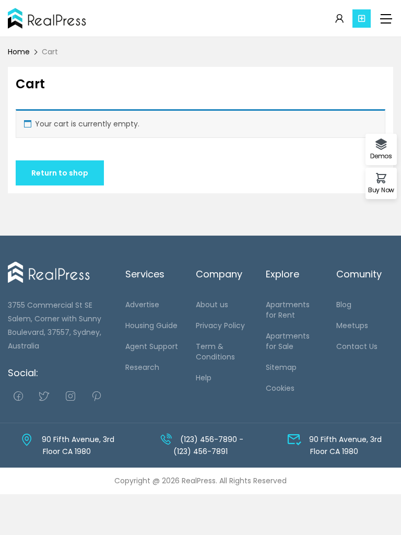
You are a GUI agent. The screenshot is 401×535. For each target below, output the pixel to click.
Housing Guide (151, 325)
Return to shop (59, 173)
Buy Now (381, 189)
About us (212, 304)
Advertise (142, 304)
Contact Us (357, 346)
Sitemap (281, 367)
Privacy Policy (220, 325)
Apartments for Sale (288, 341)
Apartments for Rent (288, 309)
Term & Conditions (215, 351)
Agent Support (151, 346)
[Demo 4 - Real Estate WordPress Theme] (47, 18)
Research (142, 367)
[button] (361, 18)
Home (19, 51)
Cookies (280, 388)
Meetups (352, 325)
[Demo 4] (49, 271)
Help (203, 378)
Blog (343, 304)
